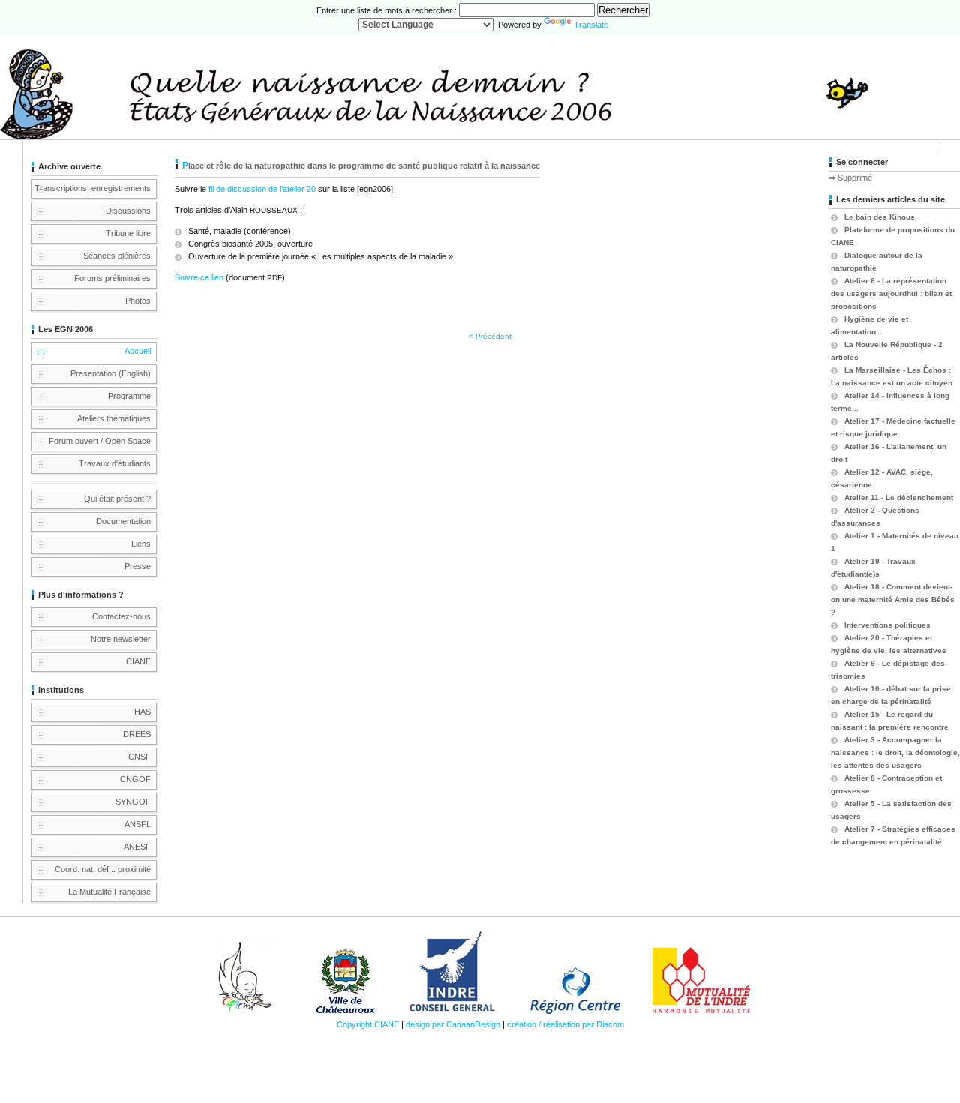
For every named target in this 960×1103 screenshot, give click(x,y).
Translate (591, 24)
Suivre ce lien (199, 277)
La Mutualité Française (109, 891)
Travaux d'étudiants (115, 463)
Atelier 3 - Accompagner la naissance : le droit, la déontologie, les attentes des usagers (895, 752)
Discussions (128, 210)
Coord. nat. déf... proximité (103, 869)
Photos (138, 300)
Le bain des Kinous (879, 217)
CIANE (138, 661)
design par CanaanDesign (453, 1024)
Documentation (123, 521)
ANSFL (137, 824)
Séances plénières (117, 255)
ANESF (137, 846)
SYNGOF (133, 801)
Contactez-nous (121, 616)
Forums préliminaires (112, 278)
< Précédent (490, 336)
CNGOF (135, 779)
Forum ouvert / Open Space (100, 440)
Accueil (137, 350)
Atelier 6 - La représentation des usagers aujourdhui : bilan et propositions (891, 293)
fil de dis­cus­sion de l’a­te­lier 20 (261, 188)
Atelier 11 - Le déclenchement (898, 497)
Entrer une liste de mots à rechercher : (387, 10)
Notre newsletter (121, 638)
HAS (142, 711)
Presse (137, 566)
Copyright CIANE (368, 1024)
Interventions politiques (887, 625)
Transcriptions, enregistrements (92, 188)
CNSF (139, 756)
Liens (141, 543)
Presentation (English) (110, 373)
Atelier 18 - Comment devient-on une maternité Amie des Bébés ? (893, 599)
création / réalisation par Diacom (565, 1024)
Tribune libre (128, 233)
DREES (137, 734)
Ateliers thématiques (114, 418)
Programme (129, 395)
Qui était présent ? (117, 498)
